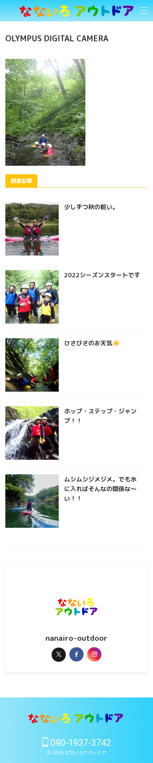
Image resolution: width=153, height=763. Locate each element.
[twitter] (59, 655)
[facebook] (76, 654)
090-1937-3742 (79, 743)
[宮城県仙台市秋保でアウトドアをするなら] (76, 11)
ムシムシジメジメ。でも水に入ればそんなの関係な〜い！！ (100, 488)
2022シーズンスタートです (102, 275)
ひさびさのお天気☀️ (92, 343)
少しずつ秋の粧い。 (91, 207)
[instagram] (94, 654)
